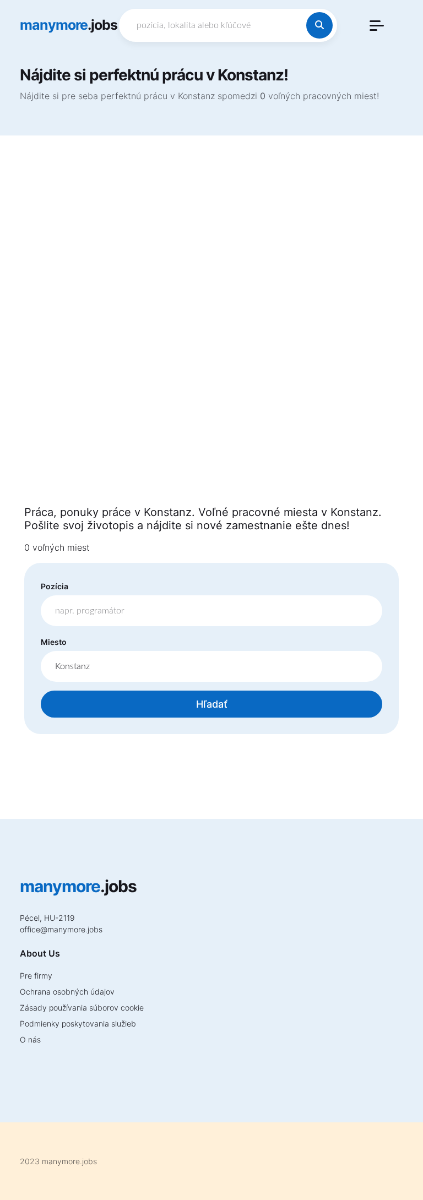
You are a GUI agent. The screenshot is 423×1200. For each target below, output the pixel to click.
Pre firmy (36, 975)
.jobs (68, 25)
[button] (377, 25)
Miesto (54, 642)
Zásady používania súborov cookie (82, 1007)
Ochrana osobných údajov (67, 991)
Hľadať (211, 704)
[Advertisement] (211, 327)
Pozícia (54, 586)
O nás (30, 1039)
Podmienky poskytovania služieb (78, 1023)
